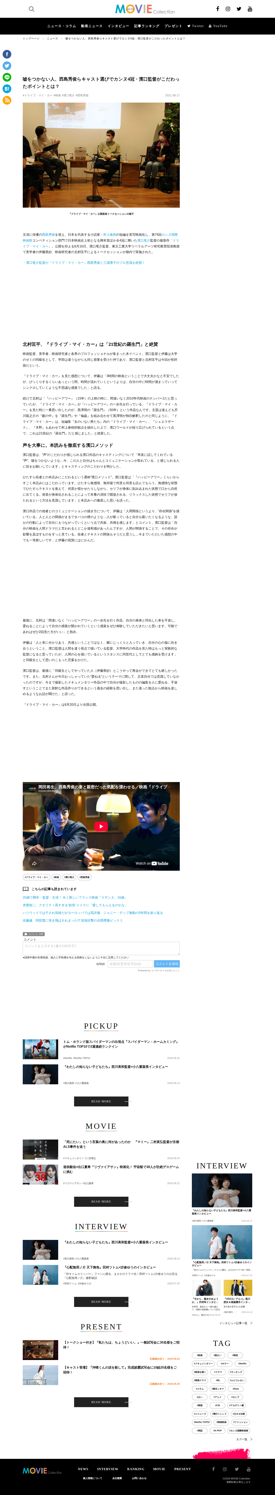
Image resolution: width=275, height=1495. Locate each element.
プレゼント (173, 26)
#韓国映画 (221, 1422)
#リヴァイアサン (72, 1183)
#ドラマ (218, 1372)
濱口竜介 (143, 240)
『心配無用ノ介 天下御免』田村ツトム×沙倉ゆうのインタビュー (109, 1267)
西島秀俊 (48, 234)
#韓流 (235, 1355)
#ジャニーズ (200, 1414)
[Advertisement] (101, 58)
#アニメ (217, 1397)
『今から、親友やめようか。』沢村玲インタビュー (205, 1300)
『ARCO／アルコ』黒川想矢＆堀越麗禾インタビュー (237, 1300)
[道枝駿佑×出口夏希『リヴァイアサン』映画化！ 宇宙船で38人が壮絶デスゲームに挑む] (40, 1175)
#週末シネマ (218, 1389)
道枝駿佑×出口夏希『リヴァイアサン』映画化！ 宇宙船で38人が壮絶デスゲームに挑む (121, 1169)
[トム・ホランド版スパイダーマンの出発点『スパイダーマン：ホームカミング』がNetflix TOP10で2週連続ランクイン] (40, 1049)
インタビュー (118, 26)
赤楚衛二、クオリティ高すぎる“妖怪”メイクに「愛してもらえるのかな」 (75, 905)
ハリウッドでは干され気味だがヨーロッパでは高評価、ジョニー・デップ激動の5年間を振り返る (93, 913)
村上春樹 (109, 234)
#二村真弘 (90, 1158)
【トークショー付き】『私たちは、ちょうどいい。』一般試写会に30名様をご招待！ (121, 1345)
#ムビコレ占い (237, 1380)
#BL (218, 1380)
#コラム (200, 1389)
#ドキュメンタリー (73, 1158)
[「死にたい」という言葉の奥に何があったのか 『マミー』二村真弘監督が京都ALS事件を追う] (40, 1150)
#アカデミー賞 (236, 1405)
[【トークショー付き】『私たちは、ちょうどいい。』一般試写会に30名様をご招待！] (40, 1350)
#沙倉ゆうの (84, 1283)
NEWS (83, 1469)
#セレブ (235, 1397)
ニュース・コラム (61, 26)
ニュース (52, 38)
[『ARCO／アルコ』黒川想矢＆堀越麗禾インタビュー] (238, 1288)
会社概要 (117, 1478)
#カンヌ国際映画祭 (238, 1430)
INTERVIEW (107, 1469)
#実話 (200, 1430)
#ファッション (240, 1422)
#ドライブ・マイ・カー (38, 95)
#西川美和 (68, 1083)
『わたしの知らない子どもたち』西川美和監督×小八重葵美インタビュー (115, 1066)
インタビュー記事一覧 (233, 1323)
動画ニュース (92, 26)
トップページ (31, 38)
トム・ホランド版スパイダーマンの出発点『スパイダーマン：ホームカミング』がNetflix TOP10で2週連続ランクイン (121, 1044)
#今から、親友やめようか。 (204, 1315)
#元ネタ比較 (239, 1414)
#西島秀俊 (82, 95)
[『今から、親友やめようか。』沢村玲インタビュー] (206, 1288)
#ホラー (225, 1363)
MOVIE (159, 1469)
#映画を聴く (200, 1372)
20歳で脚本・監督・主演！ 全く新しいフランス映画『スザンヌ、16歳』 (75, 897)
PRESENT (182, 1469)
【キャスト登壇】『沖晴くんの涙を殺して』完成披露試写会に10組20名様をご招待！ (120, 1370)
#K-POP (217, 1430)
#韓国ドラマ (200, 1380)
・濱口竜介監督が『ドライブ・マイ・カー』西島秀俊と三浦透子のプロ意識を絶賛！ (84, 262)
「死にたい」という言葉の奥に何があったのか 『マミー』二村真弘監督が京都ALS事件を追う (121, 1144)
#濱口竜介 (68, 95)
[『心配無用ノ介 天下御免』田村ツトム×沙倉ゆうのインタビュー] (40, 1275)
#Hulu (236, 1389)
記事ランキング (147, 26)
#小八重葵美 (82, 1083)
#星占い (217, 1355)
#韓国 (200, 1405)
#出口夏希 (88, 1183)
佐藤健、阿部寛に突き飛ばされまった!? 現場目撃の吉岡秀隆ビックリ (73, 920)
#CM (217, 1405)
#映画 (57, 95)
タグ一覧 (241, 1439)
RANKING (135, 1469)
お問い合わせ (139, 1478)
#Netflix (67, 1058)
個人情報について (92, 1478)
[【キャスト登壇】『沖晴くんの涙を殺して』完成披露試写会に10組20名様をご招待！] (40, 1375)
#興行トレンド (219, 1414)
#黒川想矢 (228, 1312)
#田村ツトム (70, 1283)
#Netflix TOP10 (81, 1058)
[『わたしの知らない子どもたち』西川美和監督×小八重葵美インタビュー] (40, 1074)
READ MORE (101, 1101)
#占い (200, 1397)
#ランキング (236, 1372)
